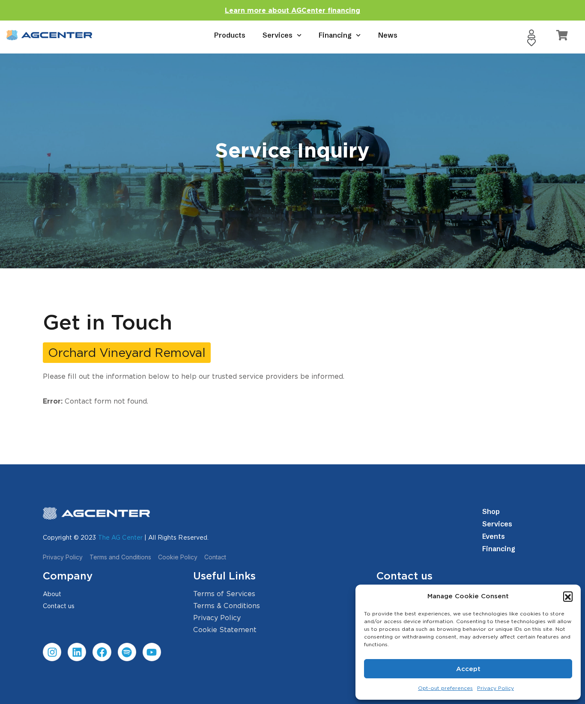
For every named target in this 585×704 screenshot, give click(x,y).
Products (229, 35)
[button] (568, 596)
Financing (335, 35)
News (387, 35)
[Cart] (562, 35)
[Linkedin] (77, 652)
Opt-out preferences (445, 688)
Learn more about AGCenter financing (292, 10)
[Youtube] (152, 652)
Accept (468, 669)
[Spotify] (127, 652)
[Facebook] (102, 652)
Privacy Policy (495, 688)
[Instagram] (52, 652)
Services (277, 35)
